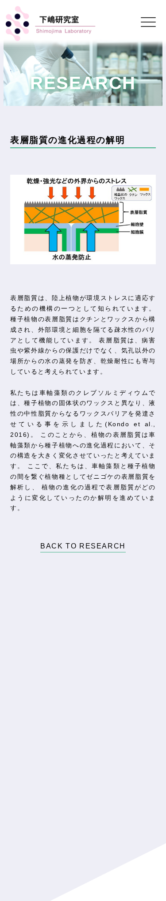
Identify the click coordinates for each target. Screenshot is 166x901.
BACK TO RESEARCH (83, 546)
